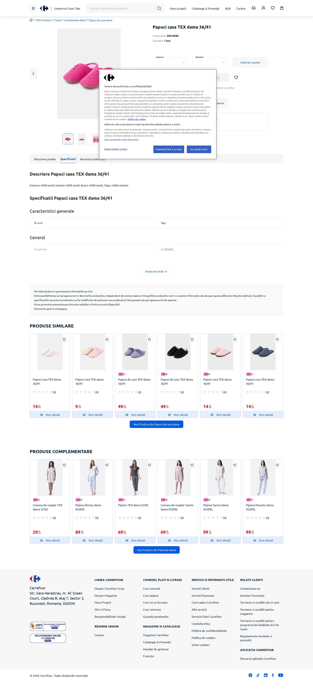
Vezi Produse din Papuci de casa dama (156, 424)
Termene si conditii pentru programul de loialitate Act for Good (259, 625)
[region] (158, 114)
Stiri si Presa (102, 609)
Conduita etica (201, 623)
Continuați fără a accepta (168, 149)
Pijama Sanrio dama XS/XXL (216, 507)
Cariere (99, 635)
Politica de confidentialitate (209, 630)
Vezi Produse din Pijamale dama (156, 550)
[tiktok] (258, 676)
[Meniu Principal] (33, 8)
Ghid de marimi (250, 62)
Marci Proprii (103, 602)
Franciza (148, 656)
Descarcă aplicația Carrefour (258, 658)
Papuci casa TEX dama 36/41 (47, 381)
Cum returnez (152, 609)
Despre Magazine (106, 595)
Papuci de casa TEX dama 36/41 (134, 381)
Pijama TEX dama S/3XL (133, 505)
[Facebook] (273, 676)
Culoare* (160, 57)
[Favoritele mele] (273, 8)
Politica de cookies (203, 637)
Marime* (200, 57)
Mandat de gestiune (156, 649)
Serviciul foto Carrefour (207, 616)
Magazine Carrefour (156, 635)
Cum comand (151, 588)
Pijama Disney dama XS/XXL (88, 507)
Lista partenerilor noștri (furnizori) (121, 139)
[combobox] (170, 62)
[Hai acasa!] (31, 19)
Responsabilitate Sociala (110, 616)
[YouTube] (280, 676)
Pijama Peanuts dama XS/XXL (260, 507)
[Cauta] (159, 8)
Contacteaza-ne (250, 588)
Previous (33, 73)
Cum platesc (151, 595)
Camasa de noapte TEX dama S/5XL (47, 507)
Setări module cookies (115, 149)
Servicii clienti (200, 588)
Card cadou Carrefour (205, 602)
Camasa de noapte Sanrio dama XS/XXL (177, 507)
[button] (281, 8)
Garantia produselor (156, 616)
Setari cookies (201, 644)
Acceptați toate (199, 149)
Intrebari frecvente (252, 595)
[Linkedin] (265, 676)
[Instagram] (250, 676)
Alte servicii (199, 609)
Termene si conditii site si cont (259, 602)
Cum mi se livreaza (155, 602)
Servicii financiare (203, 595)
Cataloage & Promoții (157, 642)
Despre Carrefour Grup (109, 588)
